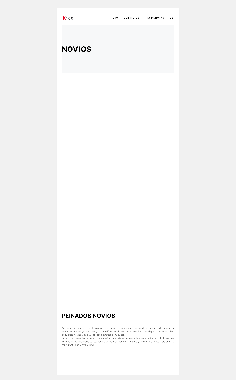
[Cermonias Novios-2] (95, 201)
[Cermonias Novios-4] (167, 130)
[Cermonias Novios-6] (95, 130)
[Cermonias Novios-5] (167, 201)
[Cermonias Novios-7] (167, 272)
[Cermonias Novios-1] (95, 272)
